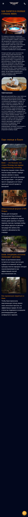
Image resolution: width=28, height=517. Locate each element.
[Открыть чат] (24, 513)
